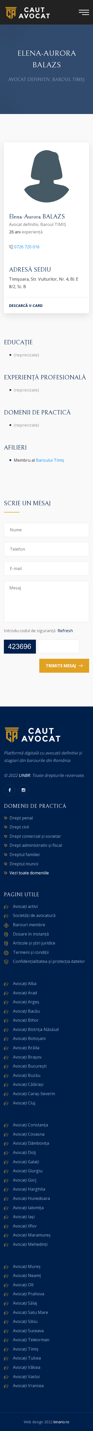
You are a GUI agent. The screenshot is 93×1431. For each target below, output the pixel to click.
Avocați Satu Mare (30, 1312)
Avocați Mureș (27, 1266)
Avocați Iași (24, 1216)
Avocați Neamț (27, 1275)
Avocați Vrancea (28, 1385)
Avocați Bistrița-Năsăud (36, 1029)
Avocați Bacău (26, 1011)
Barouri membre (29, 925)
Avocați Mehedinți (30, 1244)
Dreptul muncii (24, 864)
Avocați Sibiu (25, 1321)
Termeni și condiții (31, 952)
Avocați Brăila (26, 1048)
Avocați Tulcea (27, 1358)
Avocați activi (25, 906)
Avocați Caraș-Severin (34, 1093)
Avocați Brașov (27, 1057)
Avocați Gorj (24, 1180)
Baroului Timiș (50, 460)
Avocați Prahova (28, 1294)
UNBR (24, 775)
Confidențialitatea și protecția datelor (49, 961)
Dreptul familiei (25, 854)
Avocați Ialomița (28, 1207)
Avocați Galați (26, 1162)
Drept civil (19, 827)
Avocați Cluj (24, 1103)
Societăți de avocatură (34, 915)
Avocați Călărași (28, 1084)
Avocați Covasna (28, 1134)
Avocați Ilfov (24, 1226)
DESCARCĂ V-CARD (26, 305)
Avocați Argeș (26, 1002)
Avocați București (30, 1066)
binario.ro (61, 1421)
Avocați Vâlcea (26, 1367)
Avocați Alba (24, 983)
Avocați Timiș (25, 1349)
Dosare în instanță (31, 934)
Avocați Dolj (24, 1152)
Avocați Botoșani (29, 1038)
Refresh (65, 630)
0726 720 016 (27, 247)
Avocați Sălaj (25, 1303)
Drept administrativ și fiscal (36, 845)
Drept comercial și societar (35, 836)
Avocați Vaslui (26, 1376)
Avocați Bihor (26, 1020)
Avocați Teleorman (31, 1340)
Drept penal (21, 818)
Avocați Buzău (26, 1075)
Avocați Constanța (30, 1125)
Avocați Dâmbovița (31, 1143)
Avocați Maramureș (32, 1235)
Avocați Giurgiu (27, 1171)
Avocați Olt (23, 1285)
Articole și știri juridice (34, 943)
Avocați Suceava (28, 1331)
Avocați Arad (25, 993)
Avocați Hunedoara (31, 1198)
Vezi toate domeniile (29, 873)
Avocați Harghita (29, 1189)
